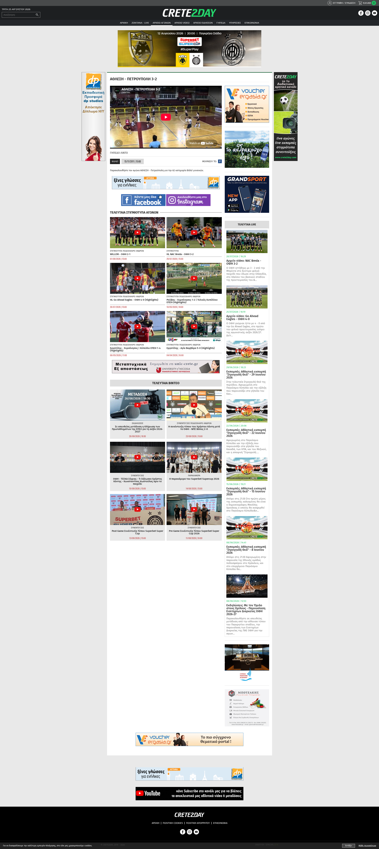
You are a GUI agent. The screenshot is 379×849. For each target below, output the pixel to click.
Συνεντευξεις (183, 423)
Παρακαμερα (194, 475)
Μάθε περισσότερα (367, 845)
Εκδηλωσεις (137, 423)
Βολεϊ (115, 161)
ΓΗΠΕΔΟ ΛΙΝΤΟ (119, 152)
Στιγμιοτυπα (116, 251)
